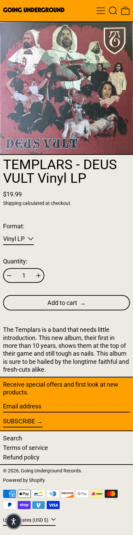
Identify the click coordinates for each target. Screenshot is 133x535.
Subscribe (19, 421)
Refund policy (21, 457)
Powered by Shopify (24, 480)
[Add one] (38, 275)
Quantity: (15, 261)
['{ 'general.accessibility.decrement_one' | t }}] (9, 275)
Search (12, 438)
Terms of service (25, 447)
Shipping (12, 203)
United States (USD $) (26, 520)
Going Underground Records (51, 471)
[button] (113, 10)
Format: (13, 226)
